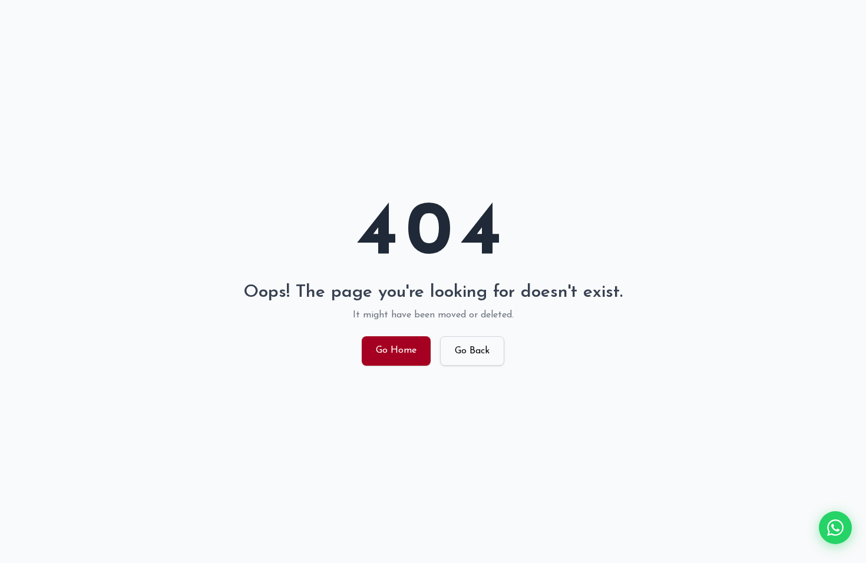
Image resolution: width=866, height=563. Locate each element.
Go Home (396, 350)
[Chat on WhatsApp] (835, 527)
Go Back (472, 351)
